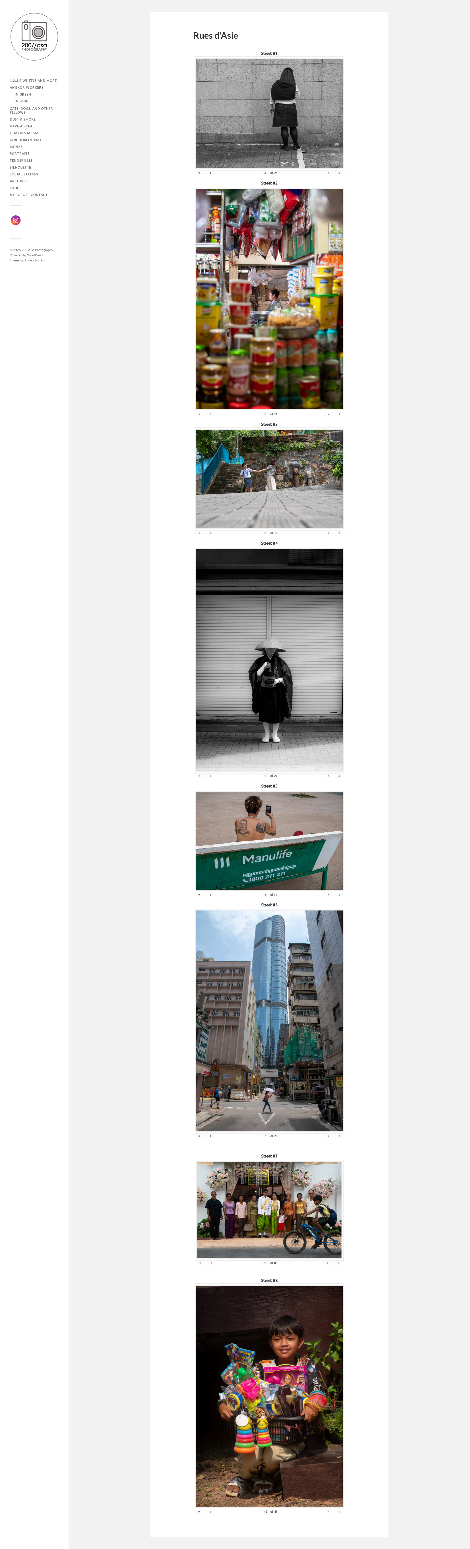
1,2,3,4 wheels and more (33, 81)
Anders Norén (34, 260)
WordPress (35, 255)
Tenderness (21, 160)
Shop (14, 188)
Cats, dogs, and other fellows (31, 110)
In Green (23, 94)
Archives (18, 181)
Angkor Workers (27, 87)
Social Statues (24, 174)
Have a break (22, 126)
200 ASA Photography (37, 250)
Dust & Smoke (23, 119)
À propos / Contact (29, 195)
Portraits (20, 154)
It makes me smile (27, 133)
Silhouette (20, 167)
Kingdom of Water (28, 140)
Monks (16, 147)
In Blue (21, 101)
